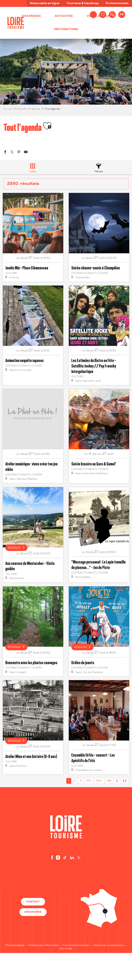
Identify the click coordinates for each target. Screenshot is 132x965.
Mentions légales (14, 945)
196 (109, 780)
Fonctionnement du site (76, 945)
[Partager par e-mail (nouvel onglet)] (26, 152)
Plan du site (66, 948)
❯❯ (124, 780)
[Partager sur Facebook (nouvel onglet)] (5, 152)
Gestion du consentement (108, 945)
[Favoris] (102, 14)
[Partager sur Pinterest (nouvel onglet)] (19, 152)
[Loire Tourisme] (15, 23)
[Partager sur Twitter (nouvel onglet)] (12, 152)
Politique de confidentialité (43, 945)
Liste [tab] (32, 171)
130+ (99, 780)
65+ (88, 780)
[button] (112, 14)
